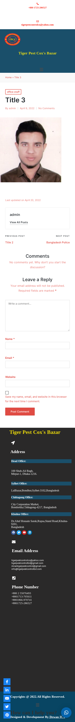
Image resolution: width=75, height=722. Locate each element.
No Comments (46, 108)
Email (9, 358)
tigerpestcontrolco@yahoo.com (28, 560)
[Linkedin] (29, 532)
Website (10, 377)
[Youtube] (24, 532)
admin (15, 215)
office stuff (13, 91)
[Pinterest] (6, 715)
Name (10, 339)
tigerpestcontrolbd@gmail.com (27, 563)
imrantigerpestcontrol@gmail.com (29, 566)
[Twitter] (19, 532)
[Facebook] (13, 532)
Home (8, 77)
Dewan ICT (57, 717)
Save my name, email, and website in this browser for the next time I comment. (36, 399)
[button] (41, 69)
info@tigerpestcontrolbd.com (27, 569)
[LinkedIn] (6, 690)
